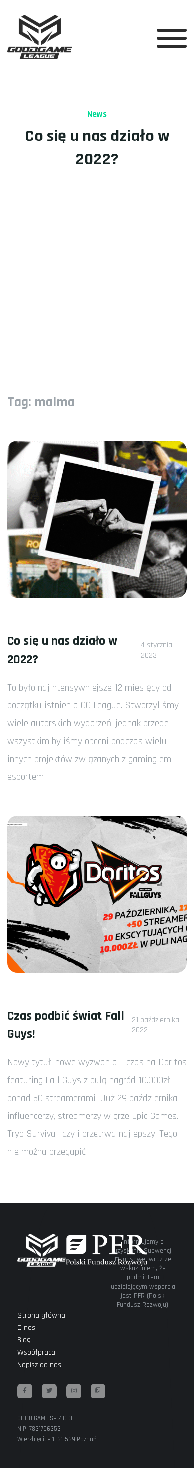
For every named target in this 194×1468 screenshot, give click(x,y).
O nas (26, 1328)
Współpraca (36, 1352)
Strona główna (41, 1315)
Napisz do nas (39, 1365)
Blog (24, 1340)
